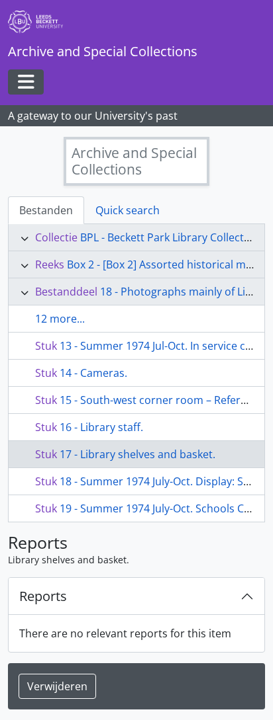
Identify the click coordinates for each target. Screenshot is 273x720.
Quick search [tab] (127, 210)
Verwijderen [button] (57, 686)
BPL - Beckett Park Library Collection (170, 237)
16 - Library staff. (101, 427)
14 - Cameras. (93, 373)
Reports (43, 596)
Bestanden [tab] (46, 210)
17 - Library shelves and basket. (137, 454)
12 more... (60, 318)
